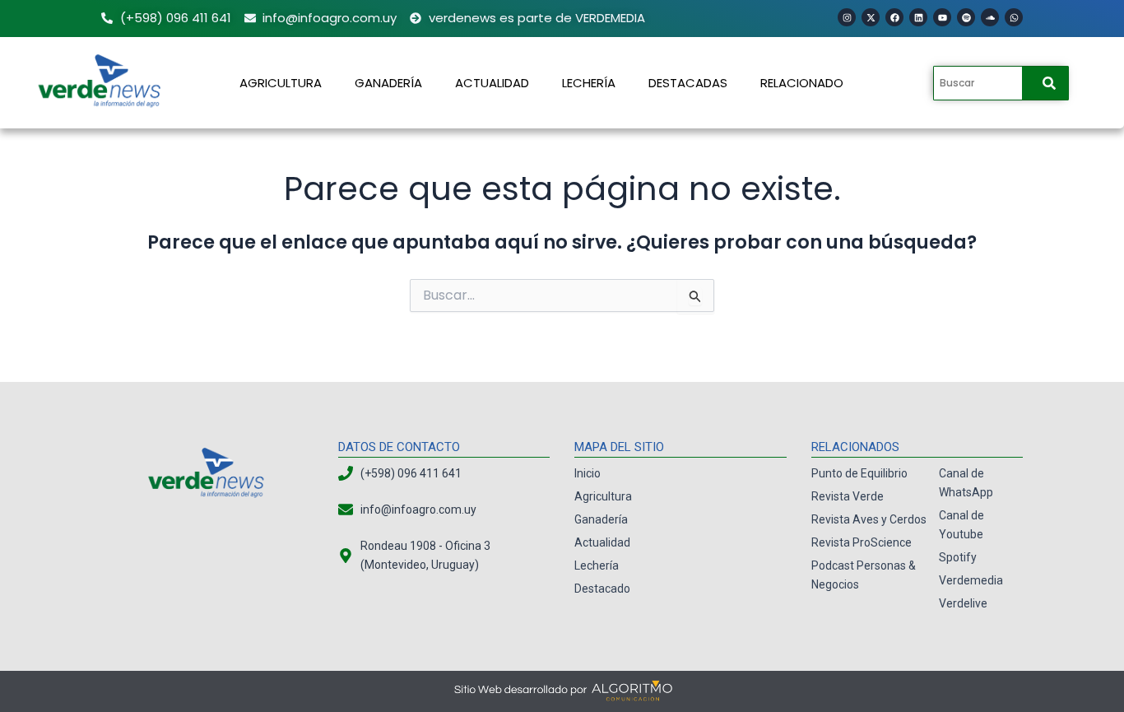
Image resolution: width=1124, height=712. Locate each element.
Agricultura (280, 82)
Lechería (588, 82)
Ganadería (388, 82)
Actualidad (492, 82)
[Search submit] (1049, 83)
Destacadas (687, 82)
